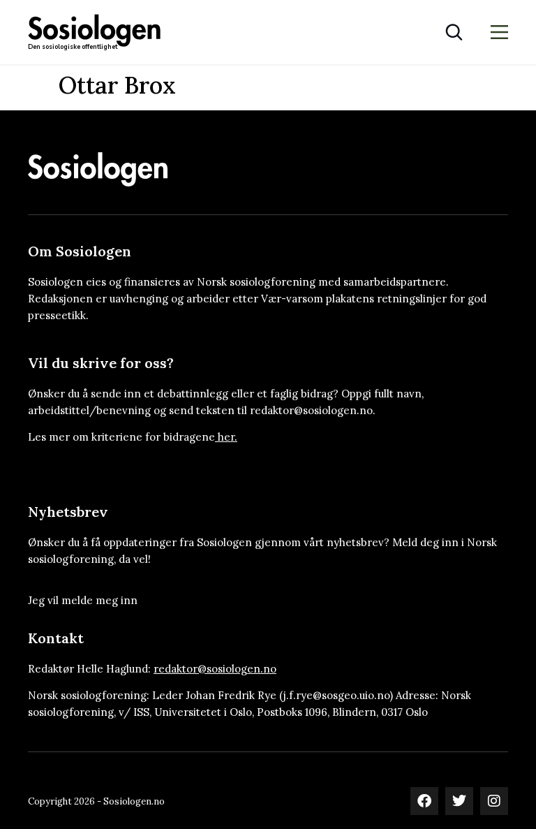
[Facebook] (424, 801)
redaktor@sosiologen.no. (312, 410)
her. (227, 436)
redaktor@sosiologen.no (215, 668)
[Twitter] (459, 801)
